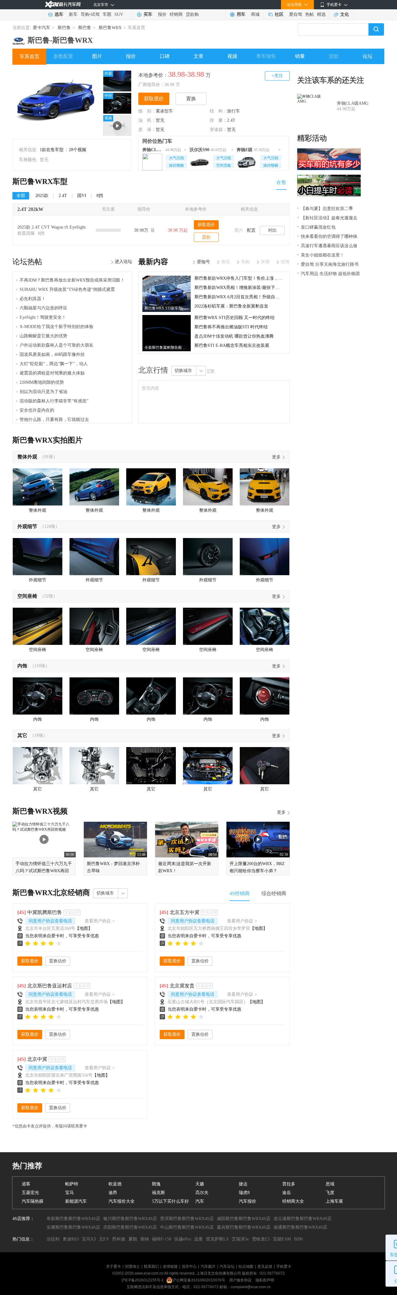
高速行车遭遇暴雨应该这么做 (329, 245)
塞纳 (144, 1239)
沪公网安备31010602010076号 (199, 1280)
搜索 (376, 29)
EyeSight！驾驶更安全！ (43, 317)
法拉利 (53, 1239)
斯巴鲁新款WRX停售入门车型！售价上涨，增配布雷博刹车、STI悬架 (261, 278)
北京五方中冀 (184, 912)
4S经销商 (240, 893)
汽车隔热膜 (32, 1201)
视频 (232, 56)
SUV (118, 14)
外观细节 (27, 526)
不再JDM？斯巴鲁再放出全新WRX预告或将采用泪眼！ (72, 280)
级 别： (147, 111)
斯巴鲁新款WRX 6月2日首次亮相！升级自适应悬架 (243, 297)
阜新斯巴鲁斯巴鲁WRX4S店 (73, 1218)
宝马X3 (89, 1239)
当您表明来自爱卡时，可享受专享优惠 (62, 936)
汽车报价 (247, 1201)
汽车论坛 (227, 1266)
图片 (97, 56)
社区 (279, 14)
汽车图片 (208, 1266)
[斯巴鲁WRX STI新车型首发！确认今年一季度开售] (166, 278)
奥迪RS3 (71, 1239)
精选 (321, 14)
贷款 (334, 56)
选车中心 (189, 1266)
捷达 (243, 1184)
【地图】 (83, 928)
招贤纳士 (132, 1266)
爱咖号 (203, 262)
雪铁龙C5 (261, 1239)
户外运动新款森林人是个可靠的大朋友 (56, 345)
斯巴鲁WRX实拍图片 (47, 440)
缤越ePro (182, 1239)
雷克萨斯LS (217, 1239)
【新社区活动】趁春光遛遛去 (329, 218)
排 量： (218, 120)
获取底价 (154, 98)
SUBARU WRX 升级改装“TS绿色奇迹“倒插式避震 (67, 289)
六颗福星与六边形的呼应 (43, 308)
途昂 (113, 1192)
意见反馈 (264, 1266)
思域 (330, 1184)
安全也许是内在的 (37, 410)
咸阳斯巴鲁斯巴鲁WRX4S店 (243, 1218)
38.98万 (141, 230)
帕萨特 (71, 1184)
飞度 (330, 1192)
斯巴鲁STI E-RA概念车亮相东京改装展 (231, 345)
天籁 (199, 1184)
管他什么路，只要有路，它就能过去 (54, 419)
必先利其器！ (33, 298)
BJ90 (298, 1239)
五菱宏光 (30, 1192)
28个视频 (77, 149)
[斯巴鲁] (18, 38)
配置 (251, 230)
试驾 (95, 14)
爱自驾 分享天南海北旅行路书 (330, 264)
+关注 (277, 75)
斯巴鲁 (64, 27)
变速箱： (218, 129)
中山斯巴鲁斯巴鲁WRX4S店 (187, 1227)
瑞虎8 (244, 1192)
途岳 (286, 1192)
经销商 (176, 14)
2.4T (231, 120)
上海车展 (334, 1201)
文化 (344, 14)
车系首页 (29, 56)
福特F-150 (161, 1239)
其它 (22, 735)
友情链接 (170, 1266)
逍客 (26, 1184)
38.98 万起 (178, 230)
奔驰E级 (244, 149)
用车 (241, 14)
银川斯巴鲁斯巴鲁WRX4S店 (130, 1218)
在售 (281, 182)
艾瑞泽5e (240, 1239)
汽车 (199, 1201)
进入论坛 (123, 261)
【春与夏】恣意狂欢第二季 (327, 208)
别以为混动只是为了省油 (43, 391)
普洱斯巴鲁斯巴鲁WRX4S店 (187, 1218)
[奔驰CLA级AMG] (152, 161)
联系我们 (151, 1266)
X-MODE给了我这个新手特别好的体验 (56, 326)
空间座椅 (27, 596)
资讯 (225, 262)
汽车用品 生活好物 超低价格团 (330, 273)
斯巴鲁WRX (110, 27)
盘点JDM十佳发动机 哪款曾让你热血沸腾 (234, 336)
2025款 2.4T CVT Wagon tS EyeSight (51, 227)
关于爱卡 (113, 1266)
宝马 (69, 1192)
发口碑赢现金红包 (318, 227)
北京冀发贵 (182, 985)
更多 (276, 457)
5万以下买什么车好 (170, 1201)
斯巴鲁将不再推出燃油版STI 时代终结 (231, 327)
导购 (85, 14)
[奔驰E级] (246, 161)
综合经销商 (273, 893)
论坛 (367, 56)
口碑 (165, 56)
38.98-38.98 (186, 74)
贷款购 (192, 14)
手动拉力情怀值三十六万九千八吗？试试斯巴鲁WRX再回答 (44, 870)
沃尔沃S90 (199, 149)
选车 (59, 14)
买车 (148, 14)
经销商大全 (293, 1201)
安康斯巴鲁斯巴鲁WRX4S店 (73, 1227)
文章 (198, 56)
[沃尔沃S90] (199, 161)
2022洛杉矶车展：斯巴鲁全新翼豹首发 (231, 306)
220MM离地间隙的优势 (42, 382)
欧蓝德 (115, 1184)
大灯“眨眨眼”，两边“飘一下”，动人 (54, 363)
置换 (191, 98)
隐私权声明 (265, 1280)
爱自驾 (295, 14)
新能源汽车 (76, 1201)
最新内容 (153, 262)
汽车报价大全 (122, 1201)
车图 (107, 14)
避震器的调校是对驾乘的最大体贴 (52, 373)
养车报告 (266, 56)
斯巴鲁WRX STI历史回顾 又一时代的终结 (234, 317)
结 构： (218, 111)
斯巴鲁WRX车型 (40, 181)
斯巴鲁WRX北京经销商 (51, 893)
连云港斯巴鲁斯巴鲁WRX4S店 (303, 1218)
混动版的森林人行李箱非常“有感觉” (54, 401)
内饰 (22, 665)
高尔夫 (201, 1192)
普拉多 (288, 1184)
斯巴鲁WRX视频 (40, 811)
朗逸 (156, 1184)
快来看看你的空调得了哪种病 (329, 236)
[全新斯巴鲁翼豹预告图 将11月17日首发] (166, 317)
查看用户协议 (100, 921)
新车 (73, 14)
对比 (272, 230)
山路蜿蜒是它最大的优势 (43, 336)
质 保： (147, 129)
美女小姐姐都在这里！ (322, 255)
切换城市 (183, 370)
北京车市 (100, 4)
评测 (265, 262)
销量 (300, 56)
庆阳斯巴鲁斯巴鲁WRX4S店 (130, 1227)
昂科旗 (118, 1239)
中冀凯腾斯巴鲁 (44, 912)
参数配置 (63, 56)
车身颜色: (28, 159)
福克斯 (158, 1192)
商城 (255, 14)
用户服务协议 (240, 1280)
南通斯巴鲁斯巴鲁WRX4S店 (300, 1227)
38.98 (169, 84)
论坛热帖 (27, 262)
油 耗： (147, 120)
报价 (162, 14)
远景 (198, 1239)
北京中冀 (37, 1059)
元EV (104, 1239)
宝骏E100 (282, 1239)
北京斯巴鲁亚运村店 (49, 985)
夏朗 (132, 1239)
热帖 (309, 14)
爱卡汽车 (41, 27)
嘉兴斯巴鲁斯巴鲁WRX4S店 (243, 1227)
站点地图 (246, 1266)
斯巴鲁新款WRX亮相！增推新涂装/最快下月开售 (241, 287)
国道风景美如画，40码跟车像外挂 (52, 354)
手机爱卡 (283, 1266)
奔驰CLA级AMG (153, 149)
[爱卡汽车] (63, 4)
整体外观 (27, 456)
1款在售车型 (52, 149)
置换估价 (57, 961)
